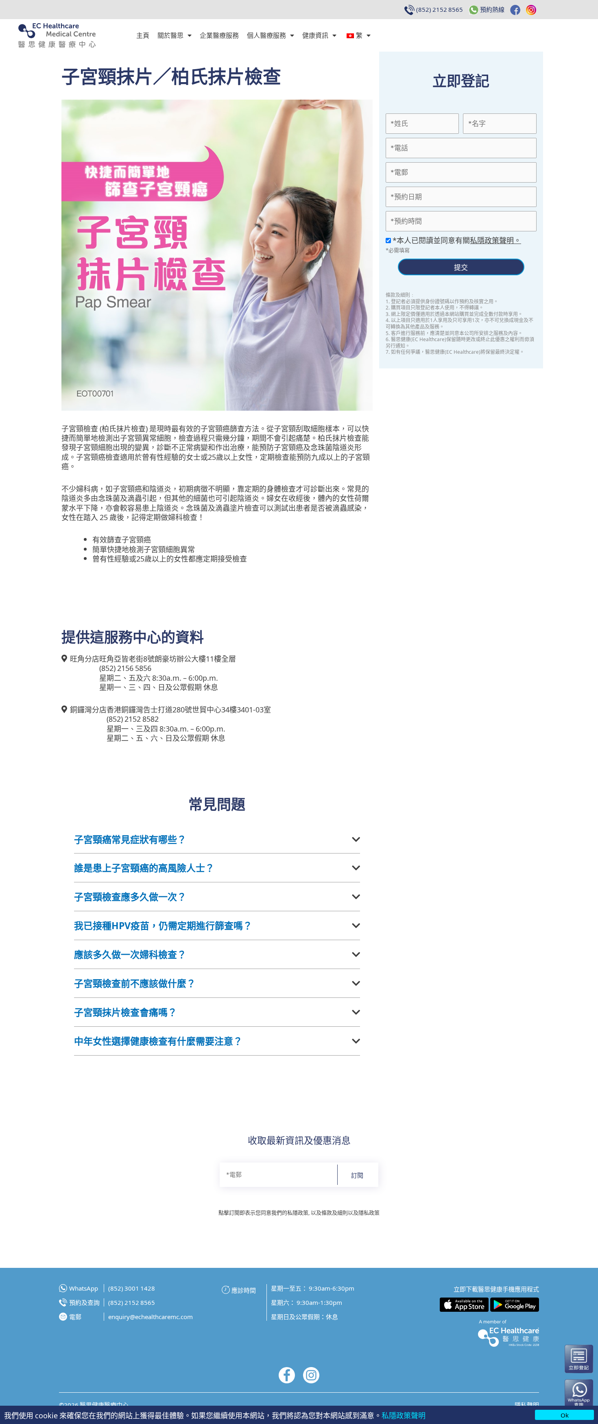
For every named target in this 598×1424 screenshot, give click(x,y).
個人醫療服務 (266, 35)
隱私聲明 (527, 1404)
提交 (461, 267)
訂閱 (357, 1175)
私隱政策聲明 (404, 1415)
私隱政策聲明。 (495, 240)
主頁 (142, 35)
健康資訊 (315, 35)
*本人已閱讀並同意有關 (456, 240)
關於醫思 (170, 35)
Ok (565, 1415)
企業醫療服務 (219, 35)
